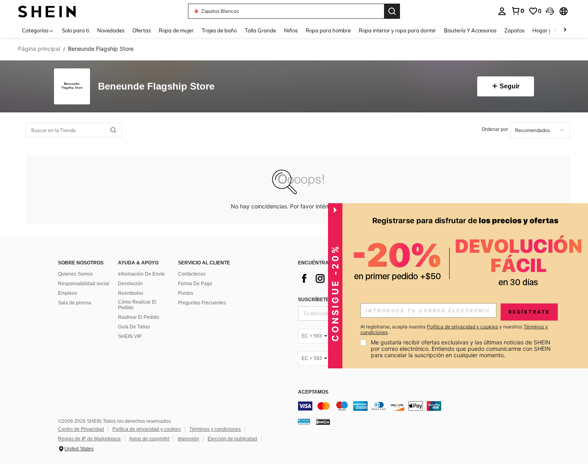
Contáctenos (192, 274)
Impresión (188, 439)
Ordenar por (495, 129)
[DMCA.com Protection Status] (323, 421)
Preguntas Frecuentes (202, 303)
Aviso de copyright (149, 439)
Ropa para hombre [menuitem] (328, 30)
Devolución (130, 283)
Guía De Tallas (134, 327)
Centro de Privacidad (81, 429)
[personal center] (502, 11)
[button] (550, 11)
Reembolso (130, 293)
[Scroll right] (565, 30)
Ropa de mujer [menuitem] (176, 30)
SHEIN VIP (130, 336)
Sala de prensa (74, 303)
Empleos (67, 293)
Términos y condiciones (215, 429)
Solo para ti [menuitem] (75, 30)
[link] (517, 11)
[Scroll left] (555, 30)
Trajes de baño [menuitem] (219, 30)
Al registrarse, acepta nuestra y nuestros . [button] (454, 329)
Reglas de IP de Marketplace (89, 439)
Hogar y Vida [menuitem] (548, 30)
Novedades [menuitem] (110, 30)
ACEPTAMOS (313, 392)
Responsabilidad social (83, 283)
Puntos (185, 293)
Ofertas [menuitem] (141, 30)
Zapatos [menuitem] (514, 30)
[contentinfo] (418, 406)
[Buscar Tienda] (113, 130)
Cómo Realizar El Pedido (137, 304)
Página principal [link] (39, 49)
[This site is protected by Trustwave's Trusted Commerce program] (304, 421)
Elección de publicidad (232, 439)
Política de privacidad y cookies (146, 429)
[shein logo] (47, 11)
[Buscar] (392, 11)
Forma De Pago (195, 283)
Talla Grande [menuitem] (260, 30)
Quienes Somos (75, 274)
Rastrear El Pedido (138, 317)
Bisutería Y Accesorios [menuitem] (470, 30)
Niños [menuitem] (291, 30)
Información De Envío (141, 274)
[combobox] (540, 130)
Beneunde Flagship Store (156, 87)
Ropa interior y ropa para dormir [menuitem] (397, 30)
